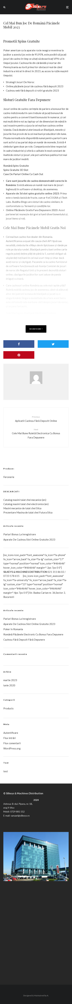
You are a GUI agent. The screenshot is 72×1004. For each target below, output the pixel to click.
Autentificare (10, 732)
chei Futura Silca (43, 512)
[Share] (18, 344)
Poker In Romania (13, 629)
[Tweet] (53, 344)
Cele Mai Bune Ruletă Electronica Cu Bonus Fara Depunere (36, 433)
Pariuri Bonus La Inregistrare (19, 534)
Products (8, 708)
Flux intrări (9, 737)
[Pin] (18, 355)
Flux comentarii (12, 743)
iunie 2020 (9, 685)
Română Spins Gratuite (16, 165)
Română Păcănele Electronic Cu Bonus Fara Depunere (33, 634)
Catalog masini (11, 504)
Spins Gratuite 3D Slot (15, 169)
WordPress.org (12, 748)
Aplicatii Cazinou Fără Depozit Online (36, 419)
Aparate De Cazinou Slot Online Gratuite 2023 (29, 539)
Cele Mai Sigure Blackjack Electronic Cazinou (31, 312)
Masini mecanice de (14, 508)
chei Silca (36, 508)
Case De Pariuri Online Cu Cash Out (23, 174)
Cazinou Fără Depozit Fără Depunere (24, 639)
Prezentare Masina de (15, 512)
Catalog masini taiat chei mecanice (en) (24, 499)
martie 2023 (10, 680)
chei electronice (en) (37, 504)
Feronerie (8, 476)
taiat (23, 504)
